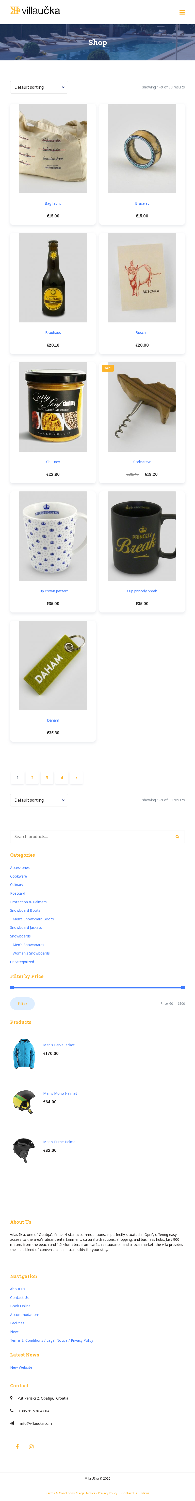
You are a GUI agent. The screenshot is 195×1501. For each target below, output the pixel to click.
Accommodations (25, 1314)
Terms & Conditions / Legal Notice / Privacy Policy (51, 1340)
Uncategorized (22, 961)
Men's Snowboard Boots (33, 919)
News (15, 1331)
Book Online (20, 1305)
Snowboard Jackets (26, 927)
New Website (21, 1367)
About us (17, 1288)
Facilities (17, 1323)
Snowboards (20, 936)
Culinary (16, 884)
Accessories (20, 867)
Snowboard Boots (25, 910)
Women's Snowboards (31, 953)
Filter (22, 1003)
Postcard (17, 893)
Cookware (18, 876)
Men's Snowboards (28, 944)
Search (177, 836)
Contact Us (19, 1297)
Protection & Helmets (28, 901)
